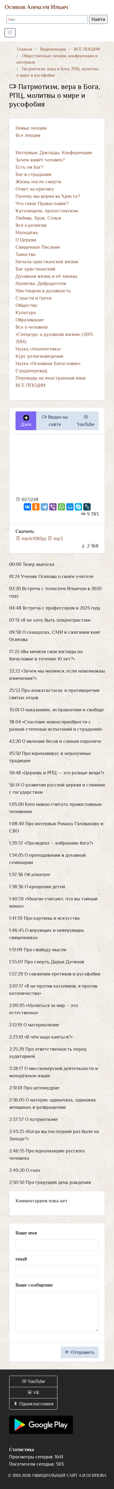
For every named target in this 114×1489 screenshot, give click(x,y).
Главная (24, 49)
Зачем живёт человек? (40, 160)
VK (36, 1392)
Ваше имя (26, 1233)
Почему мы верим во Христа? (48, 196)
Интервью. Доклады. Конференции (54, 152)
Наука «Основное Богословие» (48, 363)
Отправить (82, 1352)
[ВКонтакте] (27, 506)
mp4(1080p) (33, 538)
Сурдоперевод (31, 371)
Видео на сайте (57, 420)
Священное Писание (38, 247)
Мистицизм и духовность (43, 291)
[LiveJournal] (87, 506)
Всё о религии (31, 225)
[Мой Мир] (70, 506)
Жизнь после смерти (38, 181)
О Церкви (26, 240)
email (21, 1259)
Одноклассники (36, 1404)
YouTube (86, 424)
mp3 (57, 538)
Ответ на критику (35, 189)
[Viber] (53, 506)
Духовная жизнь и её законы (46, 276)
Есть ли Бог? (29, 167)
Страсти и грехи (34, 298)
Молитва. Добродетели (41, 283)
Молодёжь (27, 232)
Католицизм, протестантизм (47, 211)
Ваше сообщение (34, 1285)
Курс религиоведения (39, 356)
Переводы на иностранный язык (51, 378)
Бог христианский (35, 269)
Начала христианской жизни (47, 261)
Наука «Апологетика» (38, 349)
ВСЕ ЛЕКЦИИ (87, 49)
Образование (30, 320)
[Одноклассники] (36, 506)
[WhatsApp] (61, 506)
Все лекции (28, 135)
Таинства (26, 254)
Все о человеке (32, 327)
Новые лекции (31, 128)
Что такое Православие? (42, 203)
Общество (26, 305)
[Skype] (78, 506)
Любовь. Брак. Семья (38, 218)
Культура (26, 312)
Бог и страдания (33, 174)
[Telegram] (44, 506)
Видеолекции (53, 49)
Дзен (26, 424)
